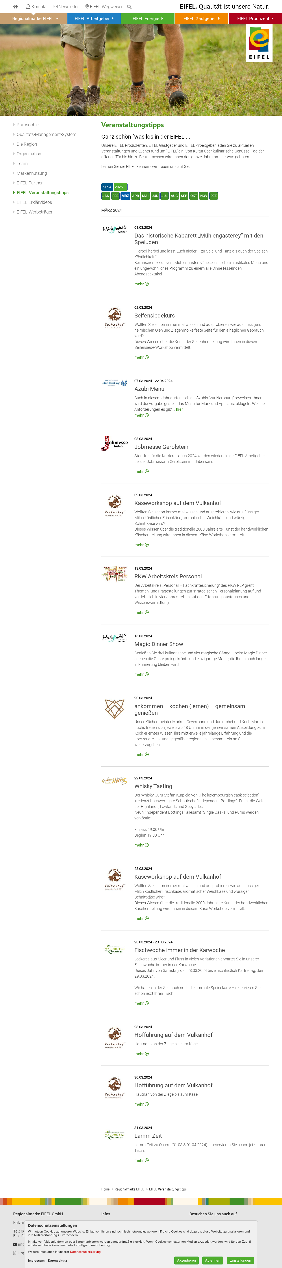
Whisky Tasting (153, 786)
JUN (155, 196)
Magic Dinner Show (158, 644)
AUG (174, 196)
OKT (193, 196)
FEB (115, 196)
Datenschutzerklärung (85, 1251)
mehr (139, 284)
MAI (145, 196)
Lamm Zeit (148, 1135)
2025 (119, 187)
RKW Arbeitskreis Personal (168, 576)
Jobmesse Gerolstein (161, 447)
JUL (164, 196)
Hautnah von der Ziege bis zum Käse (166, 1044)
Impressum (36, 1260)
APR (135, 196)
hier (179, 409)
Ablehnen (212, 1260)
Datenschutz (57, 1260)
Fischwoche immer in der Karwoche (179, 950)
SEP (184, 196)
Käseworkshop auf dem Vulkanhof (177, 503)
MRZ (125, 196)
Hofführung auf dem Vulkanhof (173, 1035)
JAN (105, 196)
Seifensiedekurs (154, 315)
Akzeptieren (186, 1260)
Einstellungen (240, 1260)
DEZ (213, 196)
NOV (203, 196)
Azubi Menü (149, 389)
